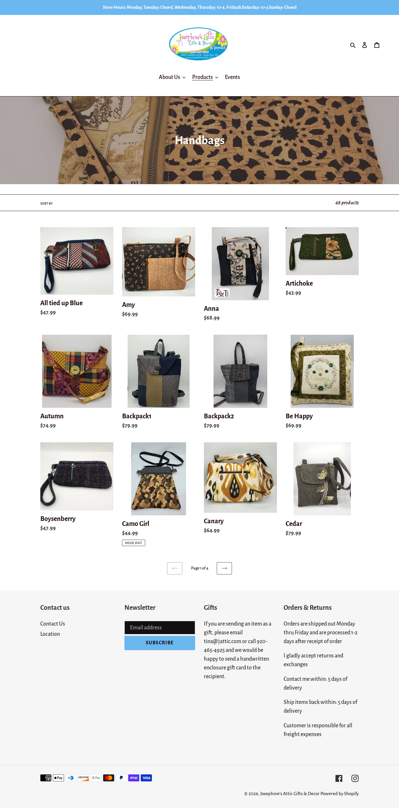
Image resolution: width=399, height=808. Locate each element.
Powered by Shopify (339, 793)
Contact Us (52, 624)
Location (50, 634)
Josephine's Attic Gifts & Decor (290, 793)
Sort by (46, 203)
